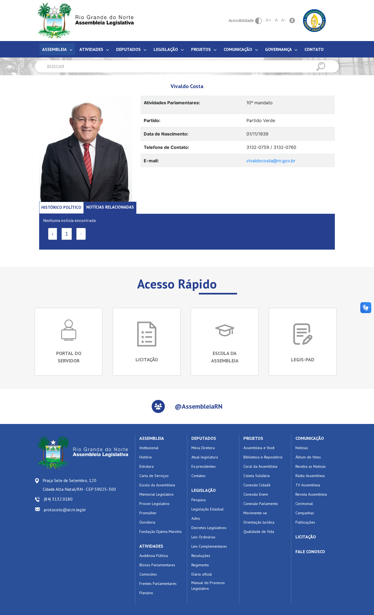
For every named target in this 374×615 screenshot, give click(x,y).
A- (283, 20)
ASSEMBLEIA (151, 438)
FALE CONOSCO (310, 551)
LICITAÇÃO (305, 536)
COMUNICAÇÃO (309, 438)
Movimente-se (255, 512)
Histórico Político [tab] (61, 207)
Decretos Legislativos (208, 527)
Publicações (305, 522)
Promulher (148, 512)
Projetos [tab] (201, 49)
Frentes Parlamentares (158, 583)
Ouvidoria (147, 522)
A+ (269, 20)
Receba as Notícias (310, 466)
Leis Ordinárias (203, 537)
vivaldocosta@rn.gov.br (270, 160)
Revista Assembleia (311, 494)
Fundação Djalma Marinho (160, 531)
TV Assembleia (307, 485)
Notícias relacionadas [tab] (110, 207)
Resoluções (200, 555)
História (145, 457)
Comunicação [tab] (238, 49)
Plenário (146, 592)
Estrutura (146, 466)
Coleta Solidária (256, 475)
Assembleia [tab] (55, 49)
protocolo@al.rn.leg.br (65, 509)
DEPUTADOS (203, 438)
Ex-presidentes (203, 466)
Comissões (148, 574)
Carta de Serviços (154, 475)
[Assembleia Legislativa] (84, 20)
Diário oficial (201, 574)
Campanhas (304, 512)
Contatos (198, 475)
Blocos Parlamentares (157, 564)
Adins (195, 518)
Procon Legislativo (154, 503)
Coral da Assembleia (260, 466)
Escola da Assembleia (157, 485)
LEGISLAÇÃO (203, 490)
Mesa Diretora (203, 447)
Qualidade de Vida (258, 531)
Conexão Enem (255, 494)
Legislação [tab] (166, 49)
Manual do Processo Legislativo (208, 585)
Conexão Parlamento (260, 503)
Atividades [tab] (91, 49)
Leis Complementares (209, 546)
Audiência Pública (153, 555)
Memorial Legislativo (156, 494)
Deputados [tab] (129, 49)
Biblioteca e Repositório (263, 457)
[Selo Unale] (314, 20)
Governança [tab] (279, 49)
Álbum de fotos (308, 457)
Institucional (149, 447)
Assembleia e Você (259, 447)
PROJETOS (253, 438)
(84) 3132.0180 (58, 499)
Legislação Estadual (207, 509)
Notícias (301, 447)
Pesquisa (198, 499)
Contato (314, 49)
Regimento (200, 564)
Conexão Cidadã (256, 485)
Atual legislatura (204, 457)
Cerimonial (304, 503)
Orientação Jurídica (258, 522)
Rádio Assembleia (310, 475)
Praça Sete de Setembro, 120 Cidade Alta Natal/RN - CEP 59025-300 (79, 484)
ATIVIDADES (151, 546)
